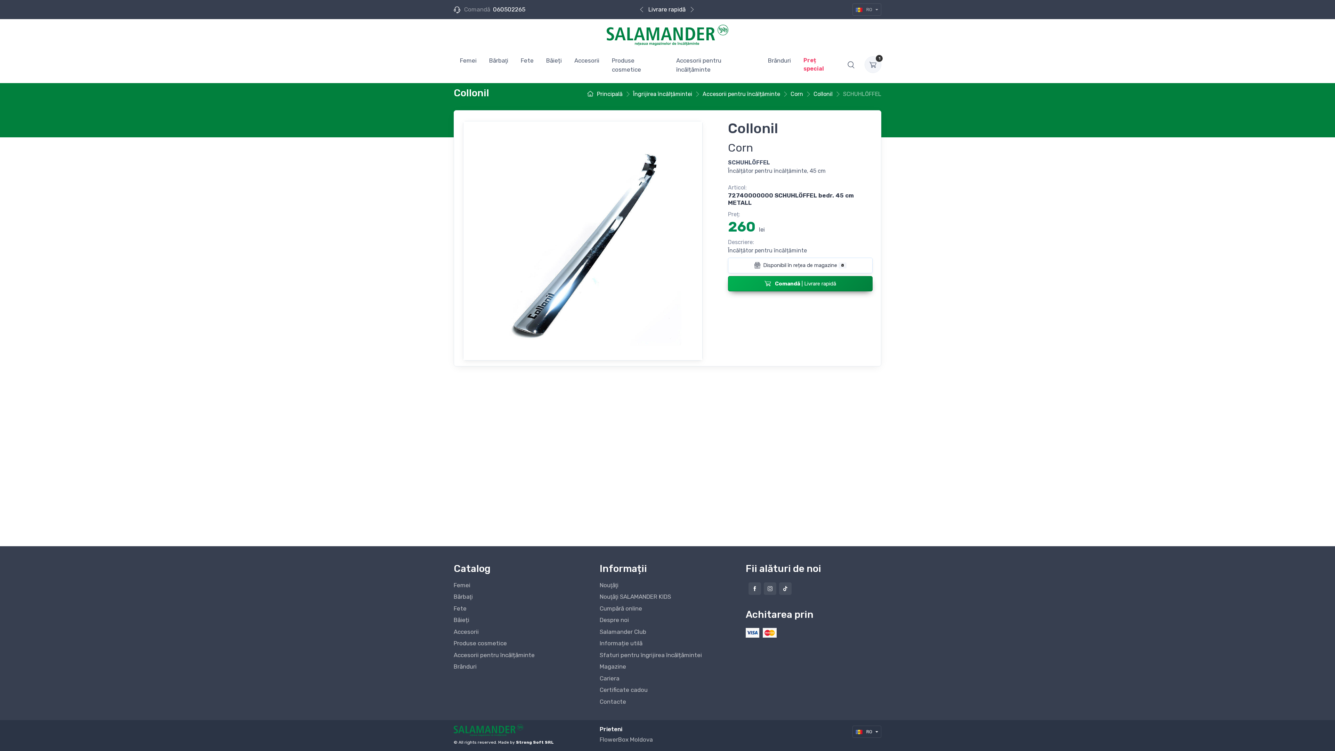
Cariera (610, 678)
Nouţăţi (609, 585)
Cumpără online (621, 608)
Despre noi (614, 619)
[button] (851, 65)
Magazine (613, 666)
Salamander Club (623, 631)
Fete (460, 608)
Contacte (613, 701)
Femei (462, 585)
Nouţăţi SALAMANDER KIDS (635, 596)
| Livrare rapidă (805, 284)
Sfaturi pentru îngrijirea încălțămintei (651, 655)
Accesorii (466, 631)
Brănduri (465, 666)
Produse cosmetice (480, 643)
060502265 (509, 9)
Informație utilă (621, 643)
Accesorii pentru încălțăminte (494, 655)
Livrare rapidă (667, 9)
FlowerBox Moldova (626, 739)
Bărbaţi (463, 596)
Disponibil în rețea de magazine (803, 265)
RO (869, 9)
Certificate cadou (624, 689)
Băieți (461, 619)
